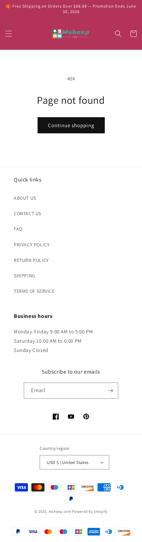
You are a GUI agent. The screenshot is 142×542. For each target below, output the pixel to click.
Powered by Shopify (90, 511)
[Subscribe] (110, 391)
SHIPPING (25, 276)
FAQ (18, 229)
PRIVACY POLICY (32, 245)
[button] (8, 33)
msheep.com (60, 511)
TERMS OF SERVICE (34, 291)
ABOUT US (25, 198)
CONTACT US (27, 213)
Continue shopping (71, 125)
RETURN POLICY (31, 260)
